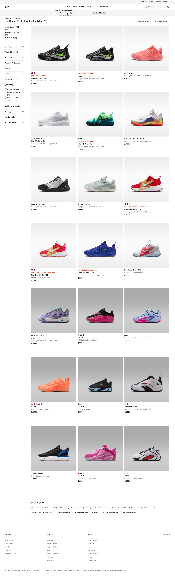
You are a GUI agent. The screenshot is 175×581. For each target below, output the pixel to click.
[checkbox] (14, 89)
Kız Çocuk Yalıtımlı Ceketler (110, 512)
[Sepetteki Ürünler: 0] (168, 7)
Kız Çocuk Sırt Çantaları (146, 508)
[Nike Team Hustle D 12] (146, 179)
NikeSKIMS (104, 6)
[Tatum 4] (100, 379)
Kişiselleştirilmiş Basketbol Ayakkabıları (86, 512)
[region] (13, 76)
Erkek (75, 6)
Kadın (81, 6)
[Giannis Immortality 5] (53, 48)
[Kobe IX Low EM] (100, 179)
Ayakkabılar (17, 18)
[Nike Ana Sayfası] (8, 7)
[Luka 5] (100, 310)
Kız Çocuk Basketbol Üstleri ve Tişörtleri (123, 508)
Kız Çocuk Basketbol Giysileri (40, 508)
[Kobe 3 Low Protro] (53, 179)
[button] (14, 46)
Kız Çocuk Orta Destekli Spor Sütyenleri (65, 508)
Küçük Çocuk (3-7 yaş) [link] (12, 34)
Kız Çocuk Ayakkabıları (129, 512)
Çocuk (88, 6)
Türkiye (167, 534)
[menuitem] (153, 2)
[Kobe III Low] (146, 48)
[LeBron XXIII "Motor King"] (146, 114)
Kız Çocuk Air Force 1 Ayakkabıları (42, 512)
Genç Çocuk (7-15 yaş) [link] (12, 28)
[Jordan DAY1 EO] (53, 448)
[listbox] (162, 21)
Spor (95, 6)
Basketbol (8, 18)
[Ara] (145, 7)
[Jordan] (6, 2)
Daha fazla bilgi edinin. (99, 13)
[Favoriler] (164, 7)
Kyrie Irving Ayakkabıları (63, 512)
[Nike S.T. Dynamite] (53, 114)
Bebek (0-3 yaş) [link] (11, 38)
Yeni (68, 6)
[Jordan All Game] (146, 379)
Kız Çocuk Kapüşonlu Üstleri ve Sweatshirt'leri (94, 508)
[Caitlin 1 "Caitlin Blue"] (100, 245)
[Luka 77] (53, 310)
